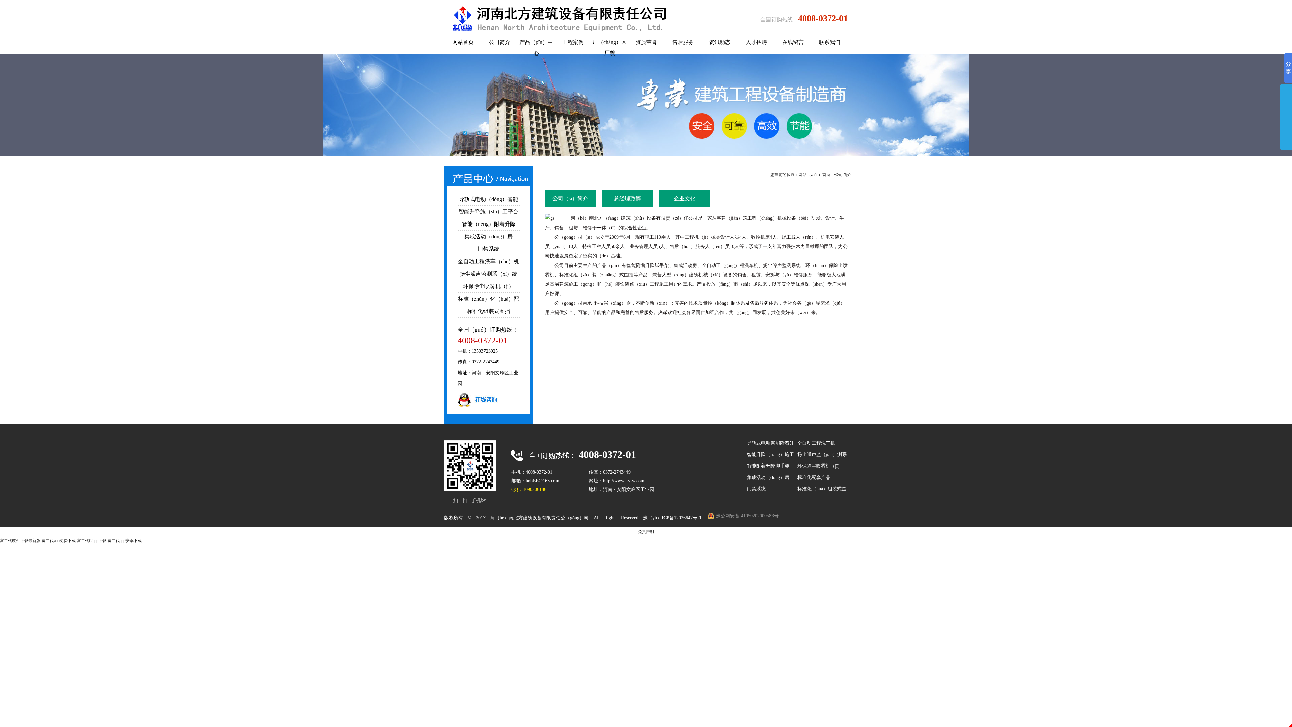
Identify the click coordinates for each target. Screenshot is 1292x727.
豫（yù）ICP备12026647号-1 (672, 517)
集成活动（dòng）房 (768, 477)
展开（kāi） (1286, 125)
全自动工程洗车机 (816, 443)
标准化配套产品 (813, 477)
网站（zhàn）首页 (814, 174)
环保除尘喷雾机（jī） (819, 466)
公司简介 (843, 174)
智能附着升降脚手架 (768, 466)
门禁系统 (756, 488)
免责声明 (646, 531)
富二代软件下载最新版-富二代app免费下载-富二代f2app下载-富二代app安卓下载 (71, 540)
